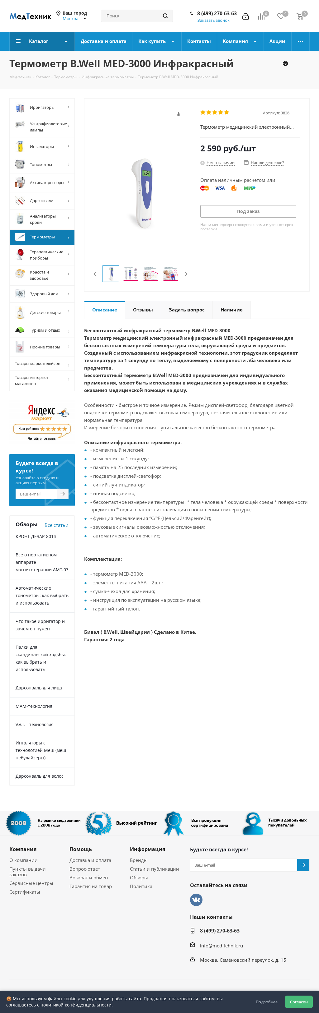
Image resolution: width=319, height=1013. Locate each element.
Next (186, 274)
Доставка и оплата (90, 860)
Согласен (299, 1002)
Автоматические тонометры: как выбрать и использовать (42, 595)
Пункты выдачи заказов (27, 871)
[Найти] (165, 16)
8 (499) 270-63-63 (217, 13)
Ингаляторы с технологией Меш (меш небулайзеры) (41, 750)
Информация (147, 849)
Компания (22, 849)
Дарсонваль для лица (39, 688)
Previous (95, 274)
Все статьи (57, 525)
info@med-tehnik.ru (221, 945)
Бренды (139, 860)
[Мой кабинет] (245, 16)
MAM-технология (34, 706)
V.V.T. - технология (35, 724)
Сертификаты (24, 892)
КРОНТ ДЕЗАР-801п (36, 536)
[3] (215, 112)
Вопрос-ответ (84, 869)
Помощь (80, 849)
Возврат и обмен (88, 877)
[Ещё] (301, 41)
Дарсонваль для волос (40, 776)
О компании (23, 860)
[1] (203, 112)
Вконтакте (196, 900)
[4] (221, 112)
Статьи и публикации (154, 869)
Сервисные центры (31, 883)
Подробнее (267, 1002)
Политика (141, 886)
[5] (227, 112)
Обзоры (139, 877)
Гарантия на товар (90, 886)
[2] (209, 112)
